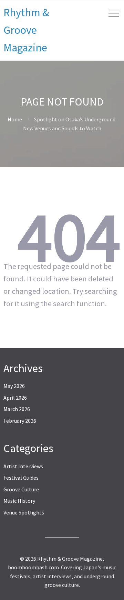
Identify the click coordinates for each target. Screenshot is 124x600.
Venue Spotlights (23, 512)
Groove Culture (21, 489)
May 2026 (14, 385)
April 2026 (15, 397)
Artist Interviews (23, 466)
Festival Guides (21, 477)
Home (15, 119)
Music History (19, 500)
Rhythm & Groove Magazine (26, 30)
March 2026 (16, 409)
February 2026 (19, 420)
